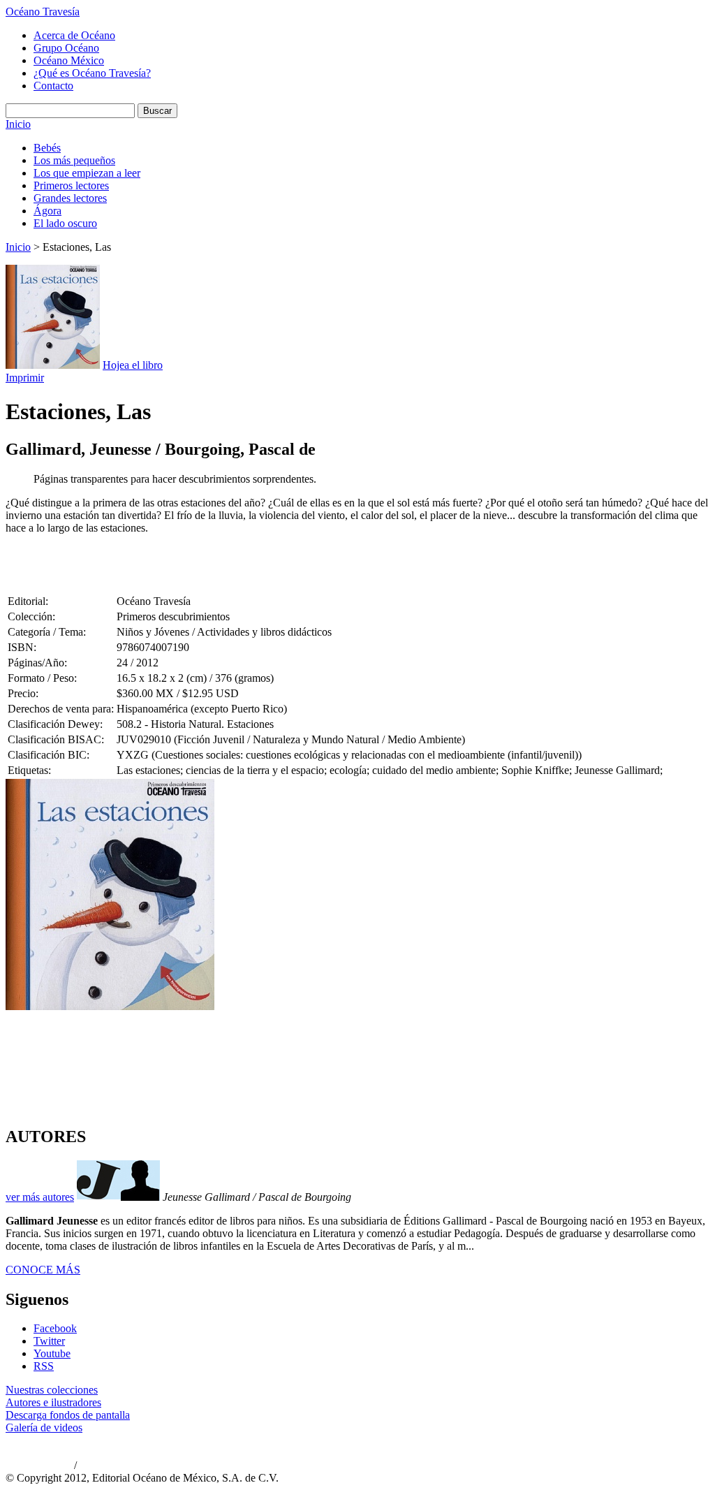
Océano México (69, 60)
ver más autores (40, 1197)
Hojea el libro (133, 365)
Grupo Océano (66, 48)
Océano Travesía (43, 11)
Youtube (52, 1353)
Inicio (18, 124)
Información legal (109, 1466)
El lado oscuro (65, 223)
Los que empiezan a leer (87, 173)
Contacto (53, 86)
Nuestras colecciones (52, 1390)
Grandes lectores (70, 198)
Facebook (55, 1328)
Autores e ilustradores (53, 1402)
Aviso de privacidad (38, 1466)
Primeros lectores (71, 185)
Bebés (47, 148)
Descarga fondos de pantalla (68, 1415)
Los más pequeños (74, 160)
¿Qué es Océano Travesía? (92, 73)
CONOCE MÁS (43, 1270)
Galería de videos (44, 1427)
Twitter (49, 1341)
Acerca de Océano (74, 35)
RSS (44, 1366)
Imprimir (25, 378)
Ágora (47, 211)
